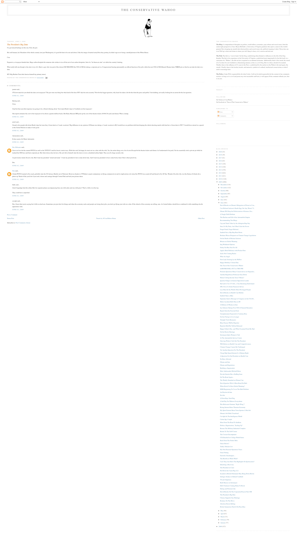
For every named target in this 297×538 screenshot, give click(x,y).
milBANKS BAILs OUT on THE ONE (231, 268)
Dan (13, 171)
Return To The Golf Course (228, 431)
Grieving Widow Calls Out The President (233, 341)
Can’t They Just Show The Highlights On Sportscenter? (237, 462)
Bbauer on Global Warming (228, 241)
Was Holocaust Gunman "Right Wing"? (232, 404)
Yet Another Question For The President (232, 350)
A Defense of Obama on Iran (229, 305)
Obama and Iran (225, 362)
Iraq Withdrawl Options (227, 244)
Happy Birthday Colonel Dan (229, 262)
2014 (220, 167)
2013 (220, 170)
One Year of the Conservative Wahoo (231, 265)
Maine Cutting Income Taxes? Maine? (232, 278)
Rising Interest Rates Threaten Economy (232, 407)
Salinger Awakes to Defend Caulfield (231, 477)
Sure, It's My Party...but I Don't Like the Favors (234, 226)
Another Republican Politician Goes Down (233, 275)
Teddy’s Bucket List (226, 446)
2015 (220, 164)
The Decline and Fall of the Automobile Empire (235, 217)
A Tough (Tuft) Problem (227, 214)
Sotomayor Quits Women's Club (230, 335)
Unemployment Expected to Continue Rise (233, 314)
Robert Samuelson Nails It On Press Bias (232, 507)
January (223, 523)
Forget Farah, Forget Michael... (229, 229)
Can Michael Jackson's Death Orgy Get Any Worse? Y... (237, 208)
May (222, 511)
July (222, 200)
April (222, 514)
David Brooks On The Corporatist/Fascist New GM (236, 492)
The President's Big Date (17, 44)
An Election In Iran (226, 392)
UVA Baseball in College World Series (232, 437)
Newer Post (10, 218)
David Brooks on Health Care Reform (231, 293)
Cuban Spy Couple (226, 419)
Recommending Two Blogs (228, 220)
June (222, 203)
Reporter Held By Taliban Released (231, 326)
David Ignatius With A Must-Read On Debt (233, 383)
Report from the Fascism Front (229, 311)
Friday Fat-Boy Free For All (228, 247)
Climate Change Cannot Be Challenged (232, 347)
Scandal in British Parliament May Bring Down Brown (237, 474)
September (224, 194)
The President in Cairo (227, 468)
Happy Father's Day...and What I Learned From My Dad (237, 329)
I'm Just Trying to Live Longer (229, 317)
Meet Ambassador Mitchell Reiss (230, 371)
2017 (220, 158)
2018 (220, 155)
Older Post (201, 218)
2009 (220, 182)
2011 (220, 176)
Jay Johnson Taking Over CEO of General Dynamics (236, 308)
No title (222, 395)
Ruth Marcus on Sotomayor (228, 483)
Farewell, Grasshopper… (227, 455)
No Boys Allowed (225, 359)
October (223, 191)
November (224, 188)
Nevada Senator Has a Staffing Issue (231, 374)
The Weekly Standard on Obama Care (232, 380)
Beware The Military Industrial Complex (233, 428)
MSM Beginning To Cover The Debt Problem (234, 389)
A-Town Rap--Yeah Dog (227, 398)
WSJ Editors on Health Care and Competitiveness (235, 344)
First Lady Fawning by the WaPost (231, 259)
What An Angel (225, 256)
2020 (220, 152)
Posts (221, 112)
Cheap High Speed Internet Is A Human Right (234, 353)
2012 (220, 173)
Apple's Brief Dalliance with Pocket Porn (233, 250)
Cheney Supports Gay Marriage (230, 498)
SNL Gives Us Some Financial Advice (232, 287)
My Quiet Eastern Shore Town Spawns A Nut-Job (235, 410)
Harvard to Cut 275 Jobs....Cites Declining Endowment (237, 284)
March (223, 517)
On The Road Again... (227, 377)
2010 (220, 179)
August (223, 197)
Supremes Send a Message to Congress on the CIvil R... (237, 299)
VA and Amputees (225, 480)
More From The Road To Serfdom (230, 422)
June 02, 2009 (18, 96)
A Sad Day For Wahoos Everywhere (231, 401)
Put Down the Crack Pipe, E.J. (229, 471)
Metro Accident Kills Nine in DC (230, 302)
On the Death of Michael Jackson (230, 238)
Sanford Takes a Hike (226, 296)
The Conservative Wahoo (148, 10)
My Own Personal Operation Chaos (231, 449)
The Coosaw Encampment (228, 434)
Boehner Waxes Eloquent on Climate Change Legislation (238, 235)
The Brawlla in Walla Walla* (229, 458)
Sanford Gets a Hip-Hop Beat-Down (231, 232)
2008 (220, 526)
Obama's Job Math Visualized (229, 413)
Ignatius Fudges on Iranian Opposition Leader (234, 281)
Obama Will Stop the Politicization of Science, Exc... (236, 211)
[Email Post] (46, 77)
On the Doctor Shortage (227, 332)
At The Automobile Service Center (231, 338)
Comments (222, 116)
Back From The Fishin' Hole (229, 440)
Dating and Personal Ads (228, 489)
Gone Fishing (224, 452)
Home (114, 218)
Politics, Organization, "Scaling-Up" (231, 425)
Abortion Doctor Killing (227, 504)
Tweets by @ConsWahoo (104, 218)
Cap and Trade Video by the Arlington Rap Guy (235, 223)
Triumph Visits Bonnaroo (228, 320)
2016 (220, 161)
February (223, 520)
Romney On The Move (227, 501)
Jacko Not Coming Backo (228, 253)
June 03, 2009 (18, 209)
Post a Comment (12, 215)
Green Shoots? (224, 443)
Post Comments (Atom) (23, 223)
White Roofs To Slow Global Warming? (232, 386)
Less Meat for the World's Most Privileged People (235, 290)
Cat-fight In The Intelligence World (231, 416)
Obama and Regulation (227, 365)
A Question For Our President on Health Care (234, 356)
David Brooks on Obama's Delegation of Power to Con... (237, 205)
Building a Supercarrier (227, 368)
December (224, 185)
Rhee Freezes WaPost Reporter (229, 323)
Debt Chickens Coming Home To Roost (232, 486)
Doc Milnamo (16, 147)
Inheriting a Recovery (227, 465)
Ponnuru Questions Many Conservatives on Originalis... (237, 272)
